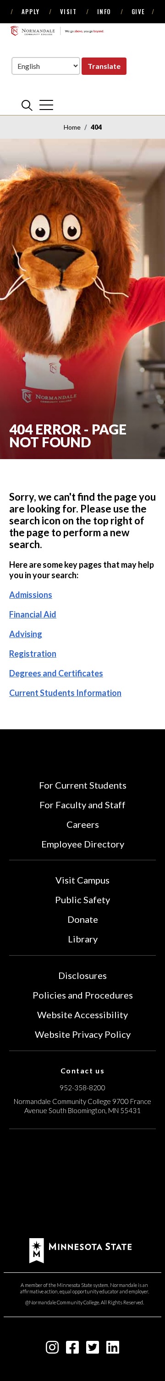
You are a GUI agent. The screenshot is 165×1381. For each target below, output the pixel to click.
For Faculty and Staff (82, 804)
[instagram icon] (52, 1349)
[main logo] (57, 30)
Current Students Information (65, 693)
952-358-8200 (82, 1087)
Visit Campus (82, 879)
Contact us (82, 1070)
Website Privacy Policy (83, 1034)
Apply (31, 11)
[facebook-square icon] (72, 1349)
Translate (104, 66)
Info (104, 11)
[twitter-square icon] (92, 1349)
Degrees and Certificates (56, 673)
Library (83, 938)
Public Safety (82, 899)
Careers (82, 824)
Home (72, 127)
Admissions (30, 595)
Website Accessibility (82, 1014)
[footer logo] (80, 1249)
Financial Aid (32, 614)
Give (138, 11)
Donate (82, 919)
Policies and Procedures (83, 994)
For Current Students (82, 784)
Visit (68, 11)
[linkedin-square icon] (112, 1349)
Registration (32, 654)
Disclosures (82, 975)
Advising (25, 634)
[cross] (46, 105)
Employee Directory (82, 843)
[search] (27, 105)
